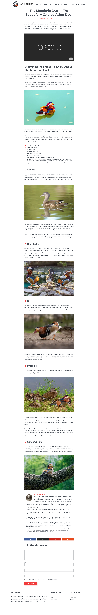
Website (26, 573)
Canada (52, 597)
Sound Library (75, 4)
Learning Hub (67, 4)
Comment (26, 549)
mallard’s (65, 237)
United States (54, 595)
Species (51, 4)
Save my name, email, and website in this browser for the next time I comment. (41, 579)
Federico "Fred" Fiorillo (46, 18)
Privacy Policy (73, 597)
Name (26, 562)
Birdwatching (58, 4)
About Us (72, 595)
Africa (52, 602)
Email (25, 568)
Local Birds (38, 4)
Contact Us (72, 602)
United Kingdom (54, 599)
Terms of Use (73, 599)
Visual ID (45, 4)
